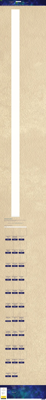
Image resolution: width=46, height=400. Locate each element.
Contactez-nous (23, 389)
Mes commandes (14, 388)
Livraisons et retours (23, 388)
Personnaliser (3, 398)
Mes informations (14, 387)
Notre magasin (22, 387)
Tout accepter (3, 396)
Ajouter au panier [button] (8, 239)
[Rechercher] (17, 3)
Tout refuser (3, 397)
